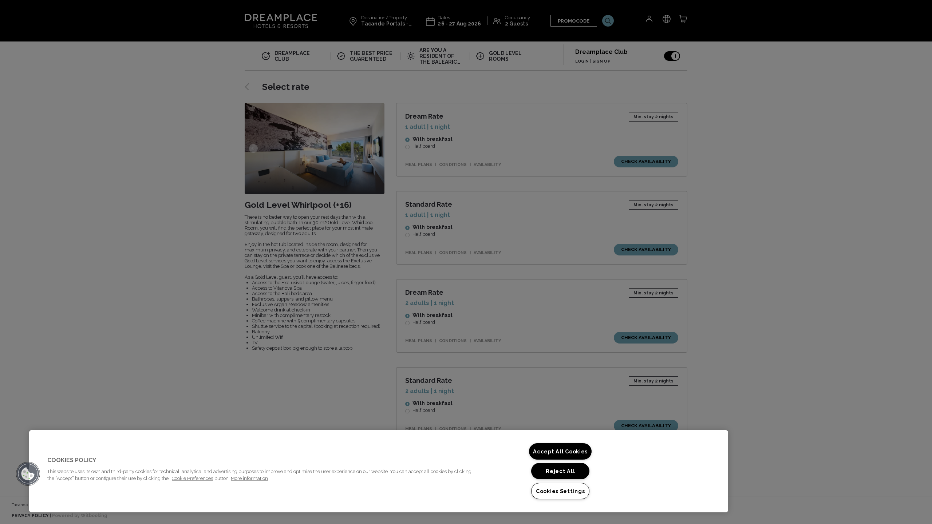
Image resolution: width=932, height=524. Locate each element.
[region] (378, 471)
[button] (28, 473)
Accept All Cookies (560, 451)
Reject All (560, 471)
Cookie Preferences (192, 478)
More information (249, 478)
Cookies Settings (560, 491)
